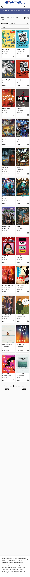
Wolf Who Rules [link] (20, 138)
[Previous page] (4, 386)
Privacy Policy (12, 560)
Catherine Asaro (21, 169)
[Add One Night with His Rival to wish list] (14, 321)
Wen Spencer (6, 139)
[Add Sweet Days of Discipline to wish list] (14, 351)
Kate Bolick (20, 257)
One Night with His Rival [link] (7, 315)
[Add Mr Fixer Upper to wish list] (14, 56)
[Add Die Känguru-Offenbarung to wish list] (28, 56)
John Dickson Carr (21, 316)
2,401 (11, 386)
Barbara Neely (20, 287)
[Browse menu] (27, 7)
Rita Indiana (6, 110)
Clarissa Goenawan (7, 375)
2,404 (23, 386)
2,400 (7, 386)
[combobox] (12, 7)
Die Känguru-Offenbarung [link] (22, 49)
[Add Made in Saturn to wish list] (14, 115)
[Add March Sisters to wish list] (28, 262)
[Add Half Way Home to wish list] (28, 351)
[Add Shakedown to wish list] (28, 115)
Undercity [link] (19, 167)
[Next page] (26, 386)
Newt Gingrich (20, 110)
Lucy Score (6, 51)
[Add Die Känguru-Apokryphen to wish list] (14, 85)
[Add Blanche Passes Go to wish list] (28, 292)
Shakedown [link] (19, 108)
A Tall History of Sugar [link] (7, 285)
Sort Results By (4, 23)
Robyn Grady (6, 316)
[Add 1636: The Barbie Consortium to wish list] (14, 262)
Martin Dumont (21, 375)
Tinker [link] (3, 197)
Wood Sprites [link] (5, 138)
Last (24, 389)
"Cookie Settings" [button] (21, 567)
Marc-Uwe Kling (21, 51)
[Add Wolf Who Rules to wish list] (28, 144)
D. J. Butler (6, 169)
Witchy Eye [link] (5, 167)
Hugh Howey (20, 346)
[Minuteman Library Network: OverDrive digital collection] (15, 2)
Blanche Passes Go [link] (21, 285)
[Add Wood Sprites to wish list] (14, 144)
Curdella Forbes (7, 287)
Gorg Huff (5, 257)
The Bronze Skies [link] (21, 197)
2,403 (19, 386)
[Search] (2, 7)
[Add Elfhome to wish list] (28, 233)
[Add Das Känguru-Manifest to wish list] (28, 85)
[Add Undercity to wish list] (28, 174)
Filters (3, 27)
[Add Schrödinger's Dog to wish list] (28, 380)
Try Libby (5, 10)
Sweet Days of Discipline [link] (7, 344)
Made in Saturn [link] (6, 108)
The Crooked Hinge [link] (21, 315)
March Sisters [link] (20, 256)
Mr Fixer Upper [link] (5, 49)
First (7, 389)
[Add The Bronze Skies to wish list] (28, 203)
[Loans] (25, 7)
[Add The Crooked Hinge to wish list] (28, 321)
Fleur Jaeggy (6, 346)
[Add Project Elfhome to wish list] (14, 233)
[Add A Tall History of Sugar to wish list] (14, 292)
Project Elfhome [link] (6, 226)
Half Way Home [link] (20, 344)
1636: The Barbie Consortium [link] (7, 256)
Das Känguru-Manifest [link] (22, 79)
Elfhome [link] (18, 226)
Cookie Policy (7, 573)
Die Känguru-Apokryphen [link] (7, 79)
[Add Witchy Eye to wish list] (14, 174)
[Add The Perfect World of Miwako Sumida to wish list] (14, 380)
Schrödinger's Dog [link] (21, 374)
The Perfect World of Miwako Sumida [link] (7, 374)
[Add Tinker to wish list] (14, 203)
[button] (25, 18)
